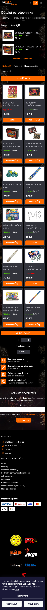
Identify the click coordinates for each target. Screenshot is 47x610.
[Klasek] (16, 552)
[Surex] (23, 576)
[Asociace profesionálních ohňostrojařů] (16, 540)
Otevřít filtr (23, 78)
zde (17, 589)
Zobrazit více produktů (22, 59)
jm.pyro (8, 453)
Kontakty (4, 466)
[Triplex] (16, 565)
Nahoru (24, 352)
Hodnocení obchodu (9, 482)
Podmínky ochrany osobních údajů (15, 473)
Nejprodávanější (31, 66)
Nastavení (22, 596)
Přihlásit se (23, 420)
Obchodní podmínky (9, 470)
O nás (3, 463)
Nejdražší (18, 66)
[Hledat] (29, 3)
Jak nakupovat (7, 476)
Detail (12, 120)
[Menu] (41, 3)
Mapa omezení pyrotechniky (13, 486)
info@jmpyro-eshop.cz (14, 442)
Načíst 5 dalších (23, 333)
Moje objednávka (8, 489)
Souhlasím (33, 604)
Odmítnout (11, 604)
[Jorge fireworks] (31, 552)
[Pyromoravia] (31, 540)
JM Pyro (8, 449)
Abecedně (7, 71)
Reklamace (5, 479)
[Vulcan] (31, 565)
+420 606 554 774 (13, 446)
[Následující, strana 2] (23, 340)
